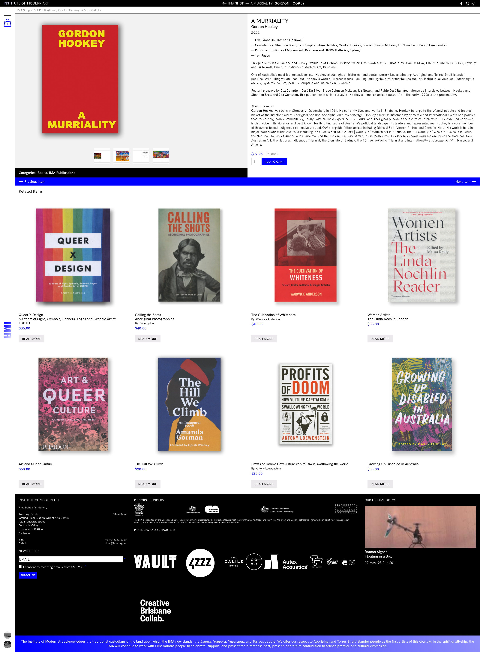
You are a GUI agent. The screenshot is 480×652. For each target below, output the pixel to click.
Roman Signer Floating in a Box (378, 553)
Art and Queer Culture (36, 466)
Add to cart (274, 161)
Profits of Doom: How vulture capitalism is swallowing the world (299, 468)
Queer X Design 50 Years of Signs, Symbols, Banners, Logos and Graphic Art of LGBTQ (67, 321)
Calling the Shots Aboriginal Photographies (154, 321)
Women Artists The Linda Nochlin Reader (388, 319)
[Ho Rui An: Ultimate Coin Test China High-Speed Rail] (7, 635)
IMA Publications (44, 10)
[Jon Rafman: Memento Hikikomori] (7, 644)
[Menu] (4, 10)
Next (463, 181)
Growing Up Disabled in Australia (393, 466)
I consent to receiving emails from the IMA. (54, 566)
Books (42, 173)
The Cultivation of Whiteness (273, 319)
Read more (31, 339)
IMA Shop (23, 10)
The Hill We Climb (149, 466)
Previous (34, 181)
